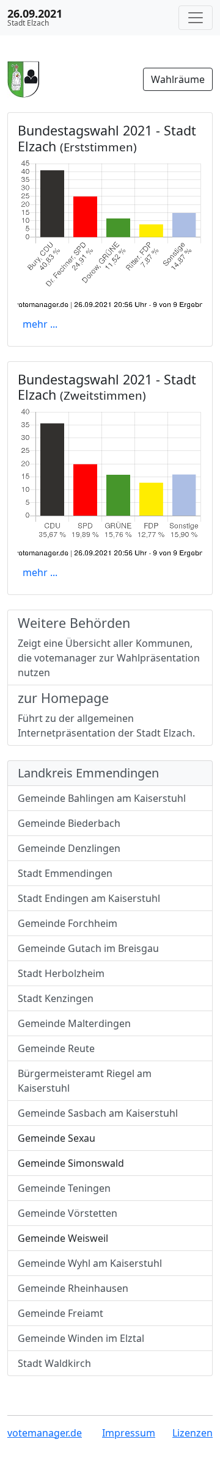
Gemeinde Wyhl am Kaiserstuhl (90, 1263)
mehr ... (40, 324)
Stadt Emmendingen (65, 873)
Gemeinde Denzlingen (69, 848)
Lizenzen (192, 1433)
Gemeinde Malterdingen (74, 1023)
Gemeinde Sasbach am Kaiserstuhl (98, 1113)
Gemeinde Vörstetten (67, 1213)
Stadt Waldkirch (54, 1363)
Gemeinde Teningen (64, 1188)
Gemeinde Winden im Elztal (81, 1338)
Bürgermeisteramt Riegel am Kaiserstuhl (85, 1081)
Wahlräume (178, 79)
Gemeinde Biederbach (69, 823)
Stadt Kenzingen (56, 998)
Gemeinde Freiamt (60, 1313)
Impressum (128, 1433)
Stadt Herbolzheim (61, 973)
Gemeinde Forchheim (67, 923)
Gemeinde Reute (56, 1048)
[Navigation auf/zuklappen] (195, 17)
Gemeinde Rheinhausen (73, 1288)
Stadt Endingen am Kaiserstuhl (89, 898)
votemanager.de (44, 1433)
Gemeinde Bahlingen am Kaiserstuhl (102, 798)
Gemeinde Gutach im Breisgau (88, 948)
